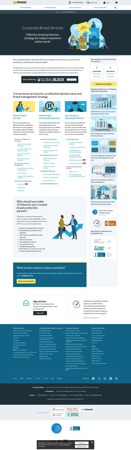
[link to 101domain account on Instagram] (104, 379)
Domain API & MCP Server (21, 357)
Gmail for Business (45, 333)
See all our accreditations (91, 317)
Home (15, 378)
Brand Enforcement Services (74, 351)
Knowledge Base (97, 333)
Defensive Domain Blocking (74, 344)
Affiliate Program (97, 340)
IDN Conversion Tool (98, 335)
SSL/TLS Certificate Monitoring (48, 351)
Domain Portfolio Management (75, 338)
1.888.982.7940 (97, 74)
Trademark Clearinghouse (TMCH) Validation (76, 341)
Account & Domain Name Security (76, 363)
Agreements (95, 349)
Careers (45, 378)
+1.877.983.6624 (62, 395)
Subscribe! (40, 313)
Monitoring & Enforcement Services (49, 116)
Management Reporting (73, 354)
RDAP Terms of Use (98, 353)
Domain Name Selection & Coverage (77, 333)
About (22, 378)
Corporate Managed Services (74, 356)
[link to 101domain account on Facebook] (93, 379)
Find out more (102, 215)
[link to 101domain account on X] (99, 379)
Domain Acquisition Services (74, 358)
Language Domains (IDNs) (21, 335)
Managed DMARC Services (47, 346)
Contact (37, 378)
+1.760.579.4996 (77, 395)
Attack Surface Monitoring (47, 349)
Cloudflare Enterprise (46, 342)
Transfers (16, 338)
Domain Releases (20, 350)
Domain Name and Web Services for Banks (76, 368)
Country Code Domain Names (22, 330)
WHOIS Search (96, 358)
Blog (52, 378)
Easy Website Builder (45, 335)
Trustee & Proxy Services (73, 335)
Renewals (16, 340)
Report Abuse (96, 356)
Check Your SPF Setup (46, 354)
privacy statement (64, 444)
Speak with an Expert (26, 281)
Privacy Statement (97, 351)
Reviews (29, 378)
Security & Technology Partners (75, 361)
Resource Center (97, 330)
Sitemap (59, 378)
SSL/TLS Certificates (45, 358)
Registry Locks (43, 356)
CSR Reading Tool (97, 338)
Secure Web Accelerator (46, 338)
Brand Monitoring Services (74, 349)
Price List (94, 342)
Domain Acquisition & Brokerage (23, 355)
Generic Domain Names (20, 333)
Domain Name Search (19, 342)
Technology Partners (72, 366)
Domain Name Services (19, 116)
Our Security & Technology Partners (74, 116)
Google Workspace (45, 330)
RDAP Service (96, 361)
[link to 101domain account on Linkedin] (110, 379)
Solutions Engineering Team (47, 344)
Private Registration (19, 352)
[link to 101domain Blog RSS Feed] (116, 379)
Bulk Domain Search (19, 345)
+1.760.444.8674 (110, 74)
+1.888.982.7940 (96, 395)
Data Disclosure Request (99, 363)
